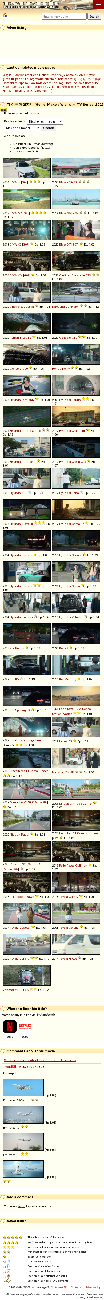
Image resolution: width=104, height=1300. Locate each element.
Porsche (65, 833)
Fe (82, 524)
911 (73, 833)
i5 (19, 182)
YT (17, 990)
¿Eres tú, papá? (13, 79)
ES (70, 741)
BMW (13, 182)
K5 (17, 679)
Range (30, 740)
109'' (78, 709)
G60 (24, 182)
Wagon (67, 714)
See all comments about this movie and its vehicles (40, 1060)
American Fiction (36, 75)
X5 (69, 213)
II (32, 524)
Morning (70, 679)
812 (22, 337)
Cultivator (72, 307)
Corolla (74, 928)
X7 (19, 244)
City (83, 462)
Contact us (77, 1287)
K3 (66, 648)
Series (86, 709)
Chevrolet (16, 307)
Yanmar (8, 990)
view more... (43, 91)
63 (36, 802)
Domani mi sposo (15, 83)
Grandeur (78, 431)
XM (20, 275)
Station (57, 714)
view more (24, 151)
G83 (26, 213)
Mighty (29, 400)
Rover (39, 740)
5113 (22, 990)
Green (76, 462)
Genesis (65, 337)
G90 (25, 368)
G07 (25, 244)
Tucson (27, 617)
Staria (76, 586)
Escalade (78, 275)
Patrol (25, 834)
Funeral (33, 771)
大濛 (92, 75)
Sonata (27, 555)
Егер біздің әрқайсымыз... (68, 75)
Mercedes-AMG (20, 802)
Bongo (19, 648)
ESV (88, 275)
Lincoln (15, 771)
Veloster (77, 617)
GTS (28, 337)
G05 (75, 213)
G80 (74, 337)
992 (55, 838)
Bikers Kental (12, 87)
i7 (68, 182)
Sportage (21, 710)
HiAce (73, 959)
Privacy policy (93, 1287)
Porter (26, 524)
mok (36, 113)
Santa (76, 524)
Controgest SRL (59, 1287)
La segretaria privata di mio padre (48, 79)
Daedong (58, 307)
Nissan (15, 834)
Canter (87, 803)
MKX (24, 771)
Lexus (63, 741)
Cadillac (65, 275)
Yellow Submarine (86, 83)
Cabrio (93, 833)
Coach (44, 771)
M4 (20, 213)
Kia (12, 648)
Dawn (30, 897)
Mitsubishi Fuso (70, 803)
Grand (26, 431)
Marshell (58, 772)
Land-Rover (66, 709)
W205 (43, 802)
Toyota (63, 897)
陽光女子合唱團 (13, 75)
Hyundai (16, 400)
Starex (36, 431)
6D (72, 772)
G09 (26, 275)
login (21, 1206)
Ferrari (14, 337)
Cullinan (81, 865)
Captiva (28, 307)
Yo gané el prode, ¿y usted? (41, 87)
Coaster (24, 928)
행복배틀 (68, 87)
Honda (56, 368)
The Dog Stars (62, 83)
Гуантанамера (39, 83)
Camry (73, 897)
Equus (76, 400)
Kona (75, 493)
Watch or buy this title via (19, 1015)
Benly (66, 368)
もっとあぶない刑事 (87, 79)
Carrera (82, 833)
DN (67, 772)
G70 (74, 182)
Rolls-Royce (66, 865)
